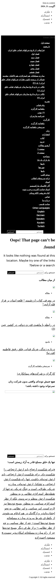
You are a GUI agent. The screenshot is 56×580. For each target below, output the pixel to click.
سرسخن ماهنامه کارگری (34, 127)
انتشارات (46, 134)
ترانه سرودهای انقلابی (40, 178)
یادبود (47, 342)
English (41, 211)
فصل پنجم (34, 68)
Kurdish (41, 222)
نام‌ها (42, 164)
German (41, 215)
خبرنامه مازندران (37, 116)
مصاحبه (46, 156)
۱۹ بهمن (41, 112)
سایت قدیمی (44, 204)
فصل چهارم (34, 65)
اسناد (47, 182)
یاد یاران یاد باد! (43, 160)
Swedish (40, 218)
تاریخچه (46, 46)
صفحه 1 (41, 149)
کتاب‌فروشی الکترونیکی (39, 193)
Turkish (41, 226)
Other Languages (41, 208)
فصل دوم (35, 57)
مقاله (47, 293)
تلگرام (47, 545)
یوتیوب (47, 555)
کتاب (42, 138)
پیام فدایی (40, 105)
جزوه (42, 142)
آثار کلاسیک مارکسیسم (40, 186)
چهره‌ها (41, 167)
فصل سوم (34, 61)
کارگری (46, 120)
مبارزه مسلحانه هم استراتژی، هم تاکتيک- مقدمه (24, 76)
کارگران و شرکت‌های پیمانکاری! (36, 373)
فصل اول (35, 54)
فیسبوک (46, 552)
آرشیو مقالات (44, 145)
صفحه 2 (41, 153)
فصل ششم (34, 72)
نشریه (47, 101)
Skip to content (49, 3)
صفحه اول (45, 43)
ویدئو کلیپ (45, 175)
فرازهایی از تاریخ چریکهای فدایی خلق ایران (26, 50)
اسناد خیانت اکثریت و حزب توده (36, 189)
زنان (48, 131)
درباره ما (46, 200)
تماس (47, 196)
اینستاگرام (45, 548)
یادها (43, 171)
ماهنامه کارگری (38, 109)
